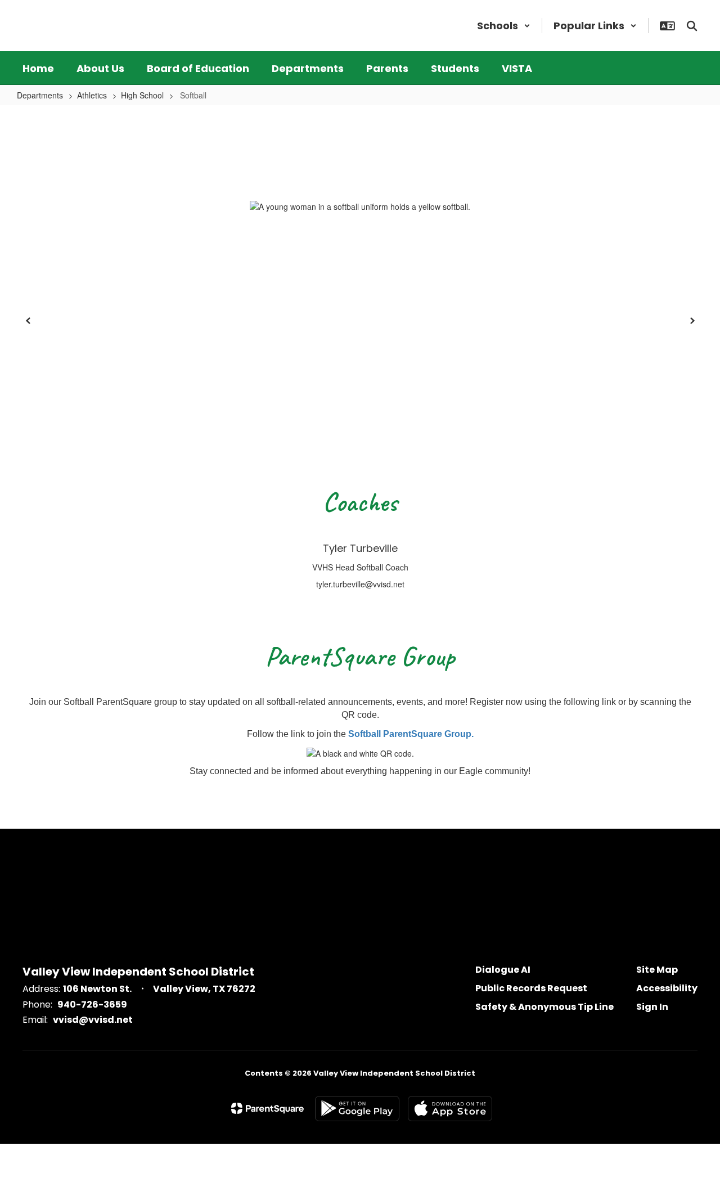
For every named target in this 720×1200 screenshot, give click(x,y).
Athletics (92, 95)
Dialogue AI (502, 969)
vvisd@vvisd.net (93, 1019)
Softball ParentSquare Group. (411, 734)
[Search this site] (692, 26)
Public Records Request (531, 988)
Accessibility (667, 988)
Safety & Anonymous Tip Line (544, 1006)
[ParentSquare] (267, 1108)
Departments (40, 95)
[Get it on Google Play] (357, 1108)
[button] (503, 25)
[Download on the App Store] (450, 1108)
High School (142, 95)
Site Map (657, 969)
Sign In (652, 1006)
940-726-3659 (92, 1004)
